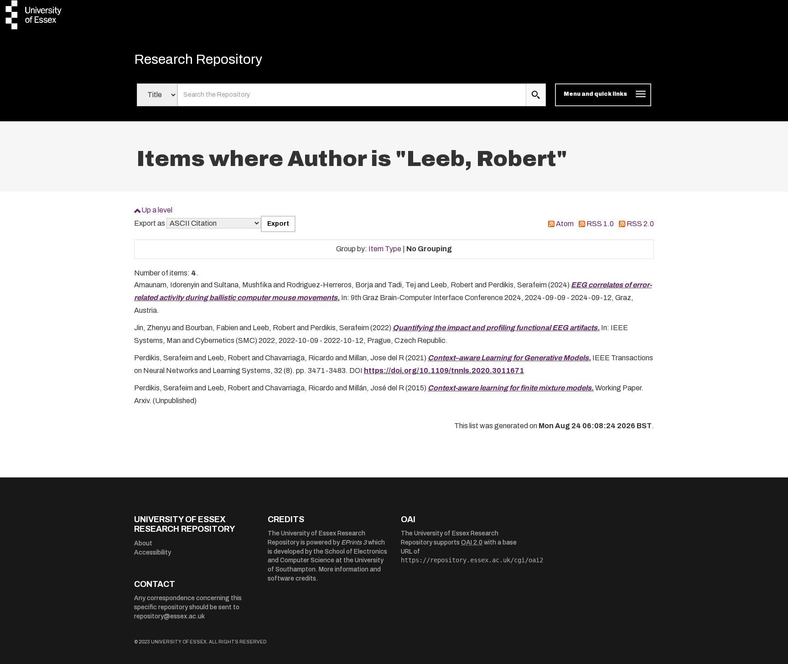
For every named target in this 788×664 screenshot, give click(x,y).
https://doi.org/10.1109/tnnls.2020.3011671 (444, 370)
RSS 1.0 (600, 224)
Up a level (156, 210)
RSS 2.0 (640, 224)
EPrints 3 (354, 542)
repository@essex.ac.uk (169, 616)
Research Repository (198, 59)
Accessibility (152, 552)
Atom (565, 224)
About (143, 543)
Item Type (384, 249)
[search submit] (536, 94)
